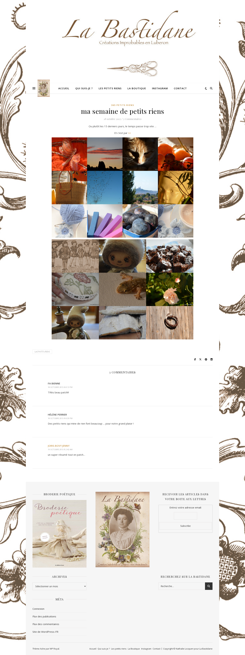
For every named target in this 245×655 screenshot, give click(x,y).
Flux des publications (44, 616)
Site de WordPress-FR (45, 631)
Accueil (63, 88)
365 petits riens (122, 105)
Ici (129, 133)
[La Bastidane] (44, 88)
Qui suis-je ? (84, 88)
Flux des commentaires (45, 624)
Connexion (38, 608)
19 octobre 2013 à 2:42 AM (60, 449)
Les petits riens (110, 88)
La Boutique (137, 88)
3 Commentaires (132, 119)
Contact (180, 88)
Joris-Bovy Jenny (59, 445)
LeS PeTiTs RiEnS (42, 351)
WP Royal (54, 648)
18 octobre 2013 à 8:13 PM (60, 387)
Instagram (160, 88)
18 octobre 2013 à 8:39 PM (60, 418)
